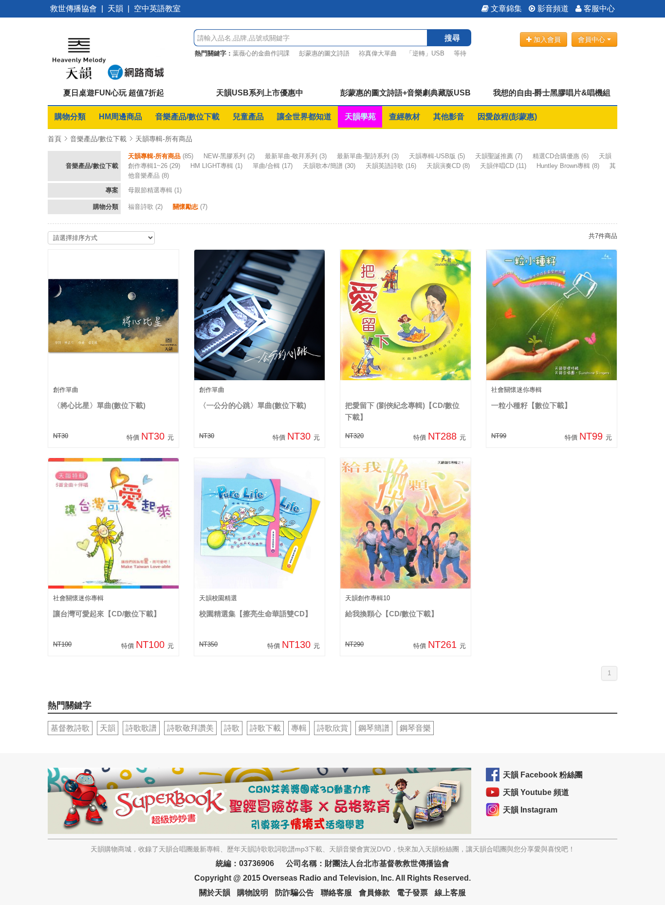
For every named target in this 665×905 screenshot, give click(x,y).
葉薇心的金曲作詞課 (261, 53)
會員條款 (374, 892)
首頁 (54, 139)
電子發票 (412, 892)
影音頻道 (552, 8)
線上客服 (450, 892)
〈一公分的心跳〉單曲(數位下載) (252, 405)
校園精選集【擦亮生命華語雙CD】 (255, 613)
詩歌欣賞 (332, 728)
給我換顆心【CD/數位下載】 (391, 613)
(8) (449, 165)
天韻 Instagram (530, 810)
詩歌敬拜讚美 (190, 728)
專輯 (299, 728)
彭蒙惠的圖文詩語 (324, 53)
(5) (438, 156)
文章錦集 (505, 8)
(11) (504, 165)
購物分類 (70, 116)
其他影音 (448, 116)
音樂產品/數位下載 (187, 116)
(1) (217, 165)
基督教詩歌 (70, 728)
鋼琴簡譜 (373, 728)
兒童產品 (248, 116)
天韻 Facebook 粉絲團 (543, 775)
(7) (499, 156)
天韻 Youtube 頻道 (536, 792)
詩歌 (232, 728)
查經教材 (404, 116)
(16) (392, 165)
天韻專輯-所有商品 (163, 139)
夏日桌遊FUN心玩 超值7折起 (113, 93)
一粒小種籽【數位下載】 (531, 405)
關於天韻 (214, 892)
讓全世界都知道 (304, 116)
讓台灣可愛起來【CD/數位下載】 (107, 613)
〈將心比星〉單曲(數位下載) (99, 405)
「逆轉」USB (425, 53)
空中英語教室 (157, 8)
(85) (161, 156)
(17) (274, 165)
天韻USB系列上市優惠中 (259, 93)
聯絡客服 (336, 892)
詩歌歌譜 (141, 728)
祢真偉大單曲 (378, 53)
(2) (230, 156)
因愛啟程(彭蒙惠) (507, 116)
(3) (297, 156)
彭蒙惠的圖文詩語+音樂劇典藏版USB (405, 93)
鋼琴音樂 (415, 728)
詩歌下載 (265, 728)
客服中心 (598, 8)
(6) (562, 156)
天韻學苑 (360, 116)
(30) (330, 165)
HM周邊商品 (120, 116)
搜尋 (452, 38)
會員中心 (592, 39)
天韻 (115, 8)
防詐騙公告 (294, 892)
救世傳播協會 (73, 8)
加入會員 (546, 39)
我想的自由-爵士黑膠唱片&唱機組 (551, 93)
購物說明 (252, 892)
